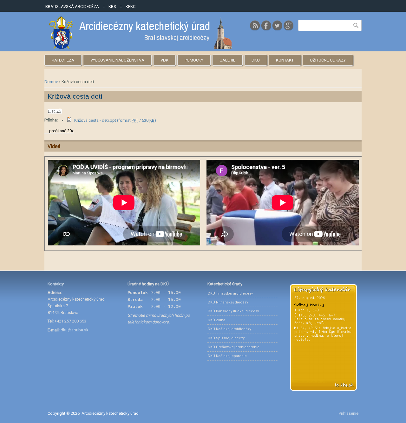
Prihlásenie (348, 413)
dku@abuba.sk (74, 330)
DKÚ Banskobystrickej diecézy (233, 311)
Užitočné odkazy (328, 60)
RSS (255, 25)
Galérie (227, 60)
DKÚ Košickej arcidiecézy (229, 329)
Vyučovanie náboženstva (117, 60)
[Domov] (140, 47)
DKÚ (256, 60)
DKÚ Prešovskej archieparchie (233, 347)
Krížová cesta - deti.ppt (115, 120)
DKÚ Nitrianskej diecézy (228, 302)
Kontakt (285, 60)
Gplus (288, 25)
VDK (164, 60)
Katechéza (63, 60)
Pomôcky (194, 60)
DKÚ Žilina (216, 320)
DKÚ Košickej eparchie (227, 356)
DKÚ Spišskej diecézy (226, 338)
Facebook (266, 25)
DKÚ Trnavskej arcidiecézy (230, 293)
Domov (51, 81)
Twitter (277, 25)
